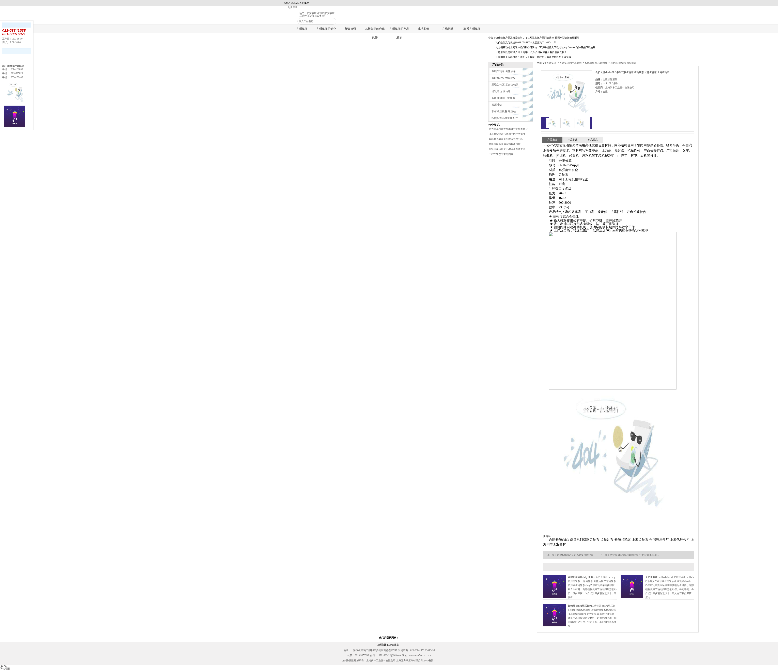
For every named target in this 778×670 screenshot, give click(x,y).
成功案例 (423, 28)
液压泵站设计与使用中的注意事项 (507, 134)
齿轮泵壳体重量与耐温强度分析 (506, 139)
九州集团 (292, 7)
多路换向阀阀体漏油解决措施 (504, 144)
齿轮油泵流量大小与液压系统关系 (507, 149)
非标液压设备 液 (316, 15)
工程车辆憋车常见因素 (501, 154)
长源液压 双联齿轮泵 (596, 62)
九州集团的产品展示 (570, 62)
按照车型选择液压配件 (505, 118)
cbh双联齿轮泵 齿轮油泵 (623, 62)
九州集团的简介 (326, 28)
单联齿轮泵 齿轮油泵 (504, 71)
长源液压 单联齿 (315, 13)
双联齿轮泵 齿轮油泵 (504, 77)
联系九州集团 (472, 28)
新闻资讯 (350, 28)
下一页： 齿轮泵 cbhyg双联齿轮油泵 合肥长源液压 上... (629, 554)
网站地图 (5, 668)
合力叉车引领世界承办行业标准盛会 (508, 128)
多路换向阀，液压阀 (503, 98)
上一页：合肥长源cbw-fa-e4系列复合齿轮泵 (570, 554)
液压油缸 (497, 104)
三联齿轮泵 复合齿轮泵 (505, 84)
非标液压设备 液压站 (504, 111)
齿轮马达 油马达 (501, 91)
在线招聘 (447, 28)
